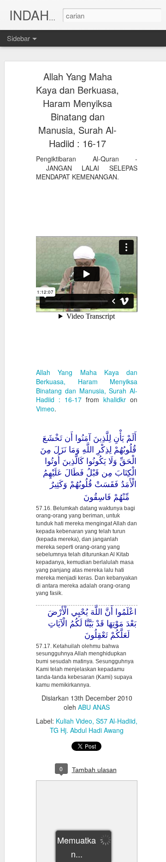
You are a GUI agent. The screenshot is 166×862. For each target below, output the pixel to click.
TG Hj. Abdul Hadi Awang (87, 730)
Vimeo (45, 408)
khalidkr (114, 399)
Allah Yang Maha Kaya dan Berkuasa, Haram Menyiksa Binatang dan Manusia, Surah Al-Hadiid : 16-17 (77, 110)
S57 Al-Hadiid (116, 720)
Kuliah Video (74, 720)
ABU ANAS (94, 707)
